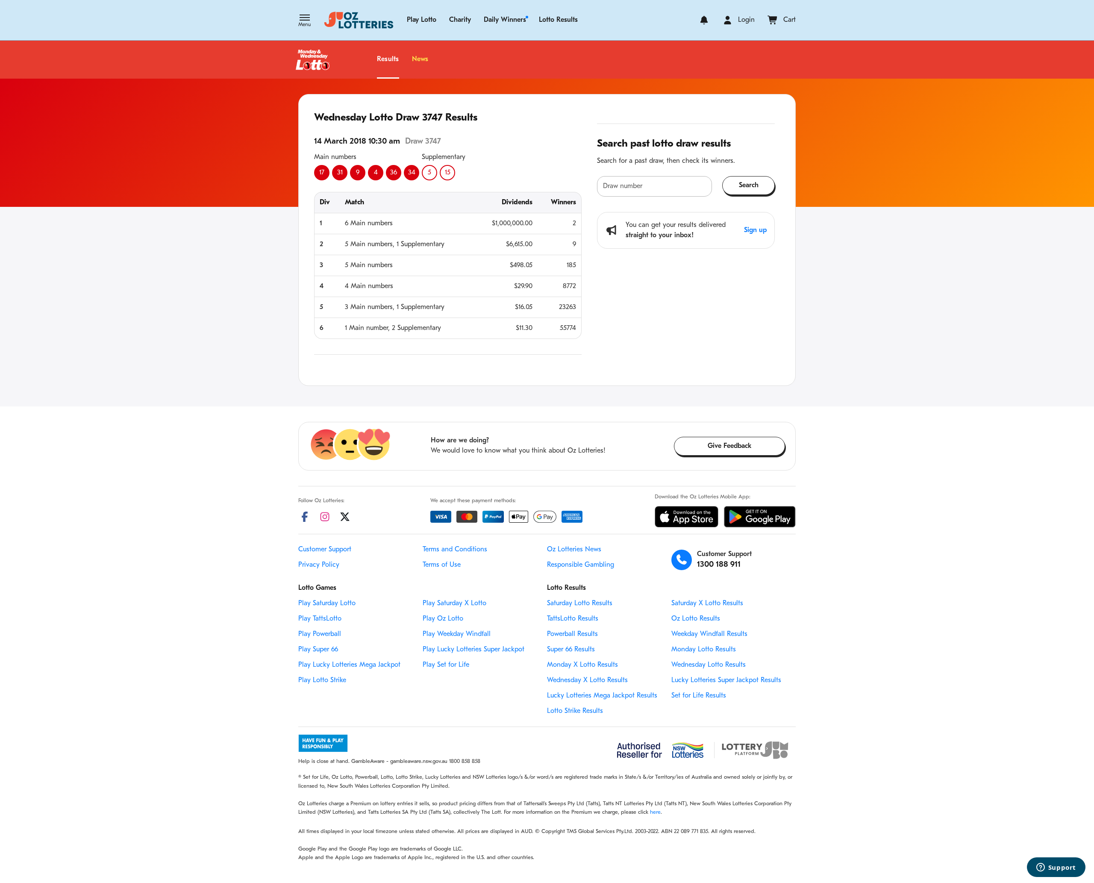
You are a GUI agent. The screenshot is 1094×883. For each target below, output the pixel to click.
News (420, 59)
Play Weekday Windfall (457, 634)
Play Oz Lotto (443, 618)
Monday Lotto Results (703, 649)
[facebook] (304, 517)
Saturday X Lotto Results (707, 603)
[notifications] (704, 20)
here (655, 812)
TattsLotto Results (572, 618)
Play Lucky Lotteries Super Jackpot (473, 649)
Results (388, 59)
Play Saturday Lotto (327, 603)
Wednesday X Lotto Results (587, 680)
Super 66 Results (571, 649)
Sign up (755, 230)
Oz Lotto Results (695, 618)
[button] (304, 21)
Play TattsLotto (319, 618)
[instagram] (324, 517)
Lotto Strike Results (575, 711)
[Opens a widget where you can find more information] (1055, 868)
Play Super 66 (318, 649)
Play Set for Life (446, 665)
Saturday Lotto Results (579, 603)
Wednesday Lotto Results (708, 665)
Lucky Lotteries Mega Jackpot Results (602, 695)
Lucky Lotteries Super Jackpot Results (726, 680)
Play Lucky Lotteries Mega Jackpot (349, 665)
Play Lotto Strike (322, 680)
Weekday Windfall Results (709, 634)
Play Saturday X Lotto (454, 603)
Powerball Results (572, 634)
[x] (344, 517)
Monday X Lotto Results (582, 665)
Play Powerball (319, 634)
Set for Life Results (698, 695)
